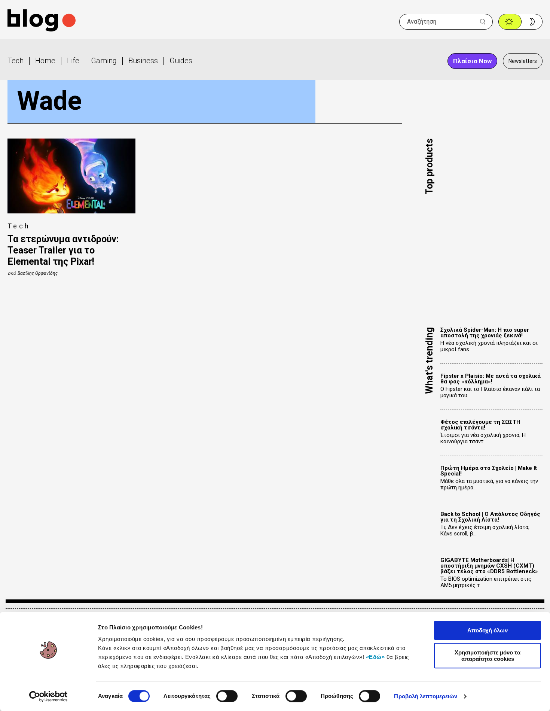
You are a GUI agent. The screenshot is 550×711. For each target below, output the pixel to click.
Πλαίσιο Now (472, 61)
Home (45, 60)
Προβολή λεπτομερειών (425, 696)
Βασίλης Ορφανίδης (38, 273)
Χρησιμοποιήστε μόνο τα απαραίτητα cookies (487, 655)
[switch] (227, 696)
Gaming (104, 60)
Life (73, 60)
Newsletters (522, 61)
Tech (15, 60)
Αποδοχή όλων (487, 630)
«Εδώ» (375, 657)
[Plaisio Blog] (41, 21)
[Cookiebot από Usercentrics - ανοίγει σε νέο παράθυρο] (48, 696)
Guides (180, 60)
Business (143, 60)
